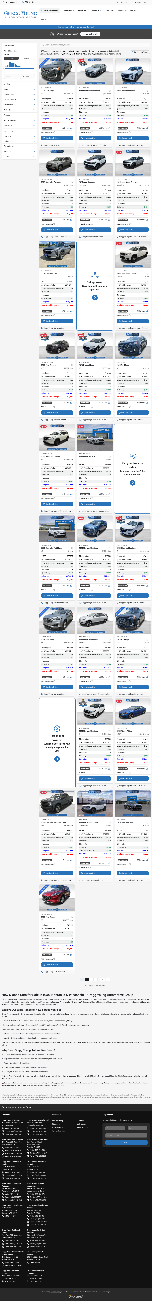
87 (103, 979)
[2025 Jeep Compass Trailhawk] (95, 162)
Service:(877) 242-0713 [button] (38, 1247)
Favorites (123, 2)
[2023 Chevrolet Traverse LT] (57, 162)
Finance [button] (95, 10)
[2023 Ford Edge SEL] (57, 620)
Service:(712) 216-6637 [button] (38, 1153)
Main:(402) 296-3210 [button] (12, 1194)
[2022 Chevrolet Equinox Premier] (95, 620)
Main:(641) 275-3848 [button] (12, 1148)
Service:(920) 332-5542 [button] (38, 1131)
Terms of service (58, 1131)
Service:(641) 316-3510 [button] (13, 1244)
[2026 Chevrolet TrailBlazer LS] (57, 528)
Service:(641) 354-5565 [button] (13, 1131)
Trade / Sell (109, 10)
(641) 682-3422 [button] (10, 1281)
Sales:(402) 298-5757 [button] (13, 1197)
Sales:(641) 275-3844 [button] (13, 1151)
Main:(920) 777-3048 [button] (12, 1263)
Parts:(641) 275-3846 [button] (13, 1156)
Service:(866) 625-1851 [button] (38, 1178)
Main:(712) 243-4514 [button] (38, 1216)
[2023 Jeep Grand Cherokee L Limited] (133, 254)
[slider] (3, 68)
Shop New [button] (68, 10)
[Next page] (107, 979)
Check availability (52, 138)
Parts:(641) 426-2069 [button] (13, 1247)
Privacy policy (82, 1127)
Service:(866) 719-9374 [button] (13, 1175)
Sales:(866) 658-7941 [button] (38, 1244)
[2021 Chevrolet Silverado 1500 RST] (57, 803)
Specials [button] (133, 10)
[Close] (146, 33)
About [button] (41, 19)
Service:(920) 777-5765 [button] (13, 1265)
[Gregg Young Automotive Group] (21, 15)
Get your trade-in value (90, 34)
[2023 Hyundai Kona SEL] (95, 345)
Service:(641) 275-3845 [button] (13, 1154)
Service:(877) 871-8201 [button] (38, 1222)
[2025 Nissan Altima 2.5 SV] (133, 711)
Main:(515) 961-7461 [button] (38, 1241)
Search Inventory (51, 10)
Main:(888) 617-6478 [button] (12, 1172)
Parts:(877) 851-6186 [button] (38, 1200)
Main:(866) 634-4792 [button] (38, 1194)
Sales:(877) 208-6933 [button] (38, 1219)
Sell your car (82, 1124)
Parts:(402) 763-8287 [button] (13, 1178)
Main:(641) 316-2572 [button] (12, 1241)
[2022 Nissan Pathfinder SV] (57, 437)
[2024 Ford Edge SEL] (57, 71)
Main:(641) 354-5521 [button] (12, 1128)
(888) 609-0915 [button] (29, 2)
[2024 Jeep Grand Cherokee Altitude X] (133, 162)
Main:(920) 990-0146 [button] (38, 1128)
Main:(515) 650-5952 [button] (38, 1172)
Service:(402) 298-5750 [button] (13, 1200)
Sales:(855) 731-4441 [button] (38, 1175)
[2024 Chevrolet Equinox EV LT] (95, 71)
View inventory (57, 1121)
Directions (56, 1124)
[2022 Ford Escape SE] (57, 898)
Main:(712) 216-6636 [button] (38, 1150)
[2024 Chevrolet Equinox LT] (95, 528)
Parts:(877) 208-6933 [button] (38, 1225)
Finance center (57, 1127)
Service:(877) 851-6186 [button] (38, 1197)
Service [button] (121, 10)
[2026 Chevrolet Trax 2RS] (133, 803)
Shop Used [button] (82, 10)
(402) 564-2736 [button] (10, 1216)
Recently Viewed (141, 2)
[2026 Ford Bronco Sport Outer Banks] (95, 803)
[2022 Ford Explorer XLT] (57, 345)
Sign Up (126, 1142)
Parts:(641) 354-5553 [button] (13, 1134)
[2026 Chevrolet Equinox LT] (133, 71)
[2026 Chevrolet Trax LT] (57, 254)
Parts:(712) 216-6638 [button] (38, 1156)
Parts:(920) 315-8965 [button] (38, 1134)
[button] (11, 2)
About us (80, 1121)
